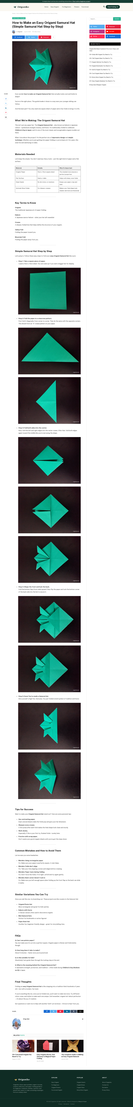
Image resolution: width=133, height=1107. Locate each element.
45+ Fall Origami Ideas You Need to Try (100, 58)
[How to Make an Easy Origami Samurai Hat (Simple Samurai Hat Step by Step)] (48, 65)
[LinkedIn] (6, 108)
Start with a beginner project (81, 1)
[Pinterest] (6, 112)
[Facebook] (6, 99)
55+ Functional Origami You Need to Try (21, 1055)
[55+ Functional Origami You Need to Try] (23, 1046)
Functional (85, 7)
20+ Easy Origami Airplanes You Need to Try (102, 81)
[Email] (6, 117)
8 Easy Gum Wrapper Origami (97, 85)
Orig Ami (20, 31)
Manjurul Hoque (82, 1101)
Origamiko (23, 7)
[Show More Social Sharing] (53, 37)
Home (46, 7)
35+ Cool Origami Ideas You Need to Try (101, 73)
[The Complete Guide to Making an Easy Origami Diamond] (72, 1046)
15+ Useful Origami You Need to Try (99, 69)
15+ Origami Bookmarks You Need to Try (101, 66)
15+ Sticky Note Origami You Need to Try (101, 77)
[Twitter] (6, 103)
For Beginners (66, 7)
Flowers (76, 7)
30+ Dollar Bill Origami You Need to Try (100, 54)
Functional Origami (19, 18)
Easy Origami (55, 7)
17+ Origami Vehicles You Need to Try (100, 62)
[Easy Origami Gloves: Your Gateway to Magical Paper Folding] (48, 1046)
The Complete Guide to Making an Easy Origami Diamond (72, 1055)
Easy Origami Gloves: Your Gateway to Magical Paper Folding (46, 1056)
